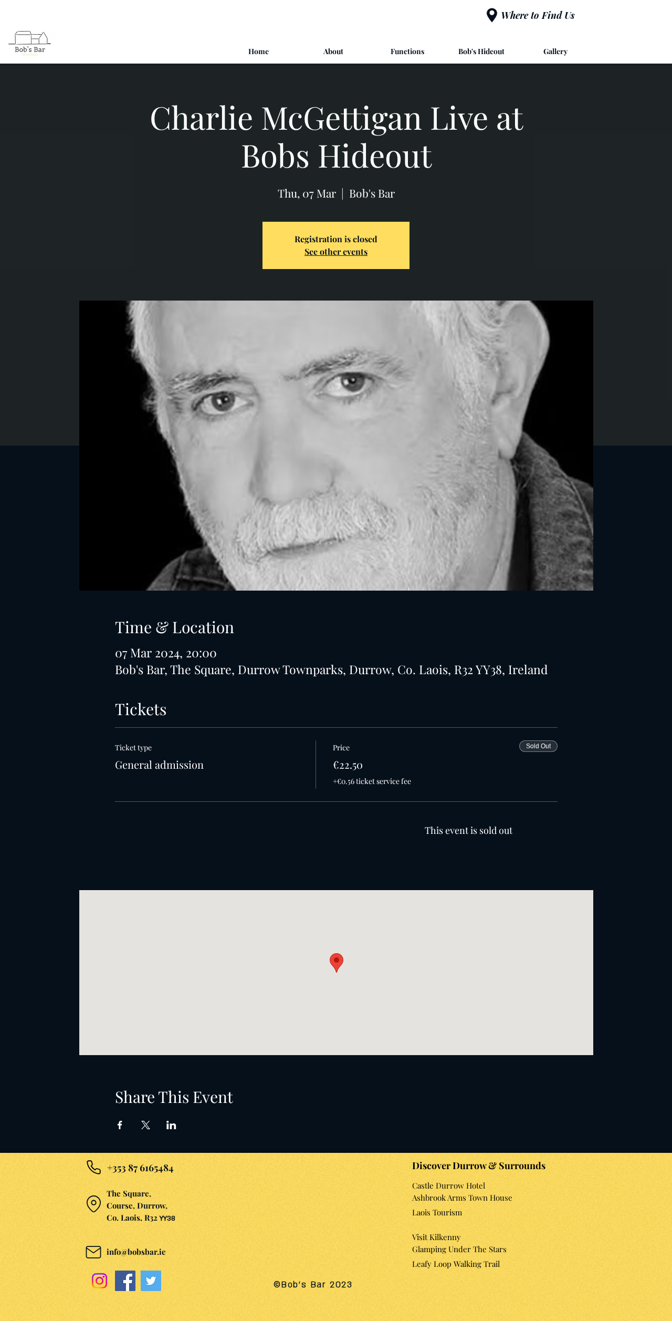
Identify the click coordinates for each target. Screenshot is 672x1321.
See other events (336, 251)
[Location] (93, 1203)
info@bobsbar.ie (136, 1251)
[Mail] (93, 1252)
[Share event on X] (146, 1125)
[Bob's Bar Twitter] (151, 1281)
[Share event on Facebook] (120, 1125)
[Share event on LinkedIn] (171, 1125)
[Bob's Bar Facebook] (125, 1281)
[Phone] (93, 1167)
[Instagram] (99, 1281)
